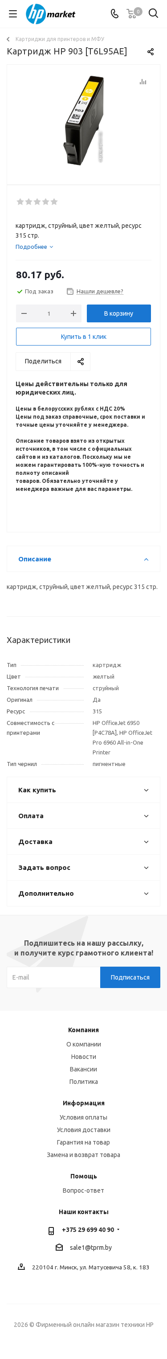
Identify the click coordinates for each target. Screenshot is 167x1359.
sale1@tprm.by (91, 1247)
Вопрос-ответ (83, 1190)
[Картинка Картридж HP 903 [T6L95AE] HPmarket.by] (83, 120)
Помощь (83, 1176)
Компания (83, 1030)
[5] (54, 202)
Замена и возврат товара (83, 1154)
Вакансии (83, 1069)
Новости (83, 1056)
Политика (83, 1081)
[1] (20, 202)
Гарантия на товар (83, 1142)
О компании (83, 1044)
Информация (84, 1103)
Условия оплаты (83, 1117)
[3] (37, 202)
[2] (29, 202)
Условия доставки (83, 1129)
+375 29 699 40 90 (88, 1229)
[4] (46, 202)
